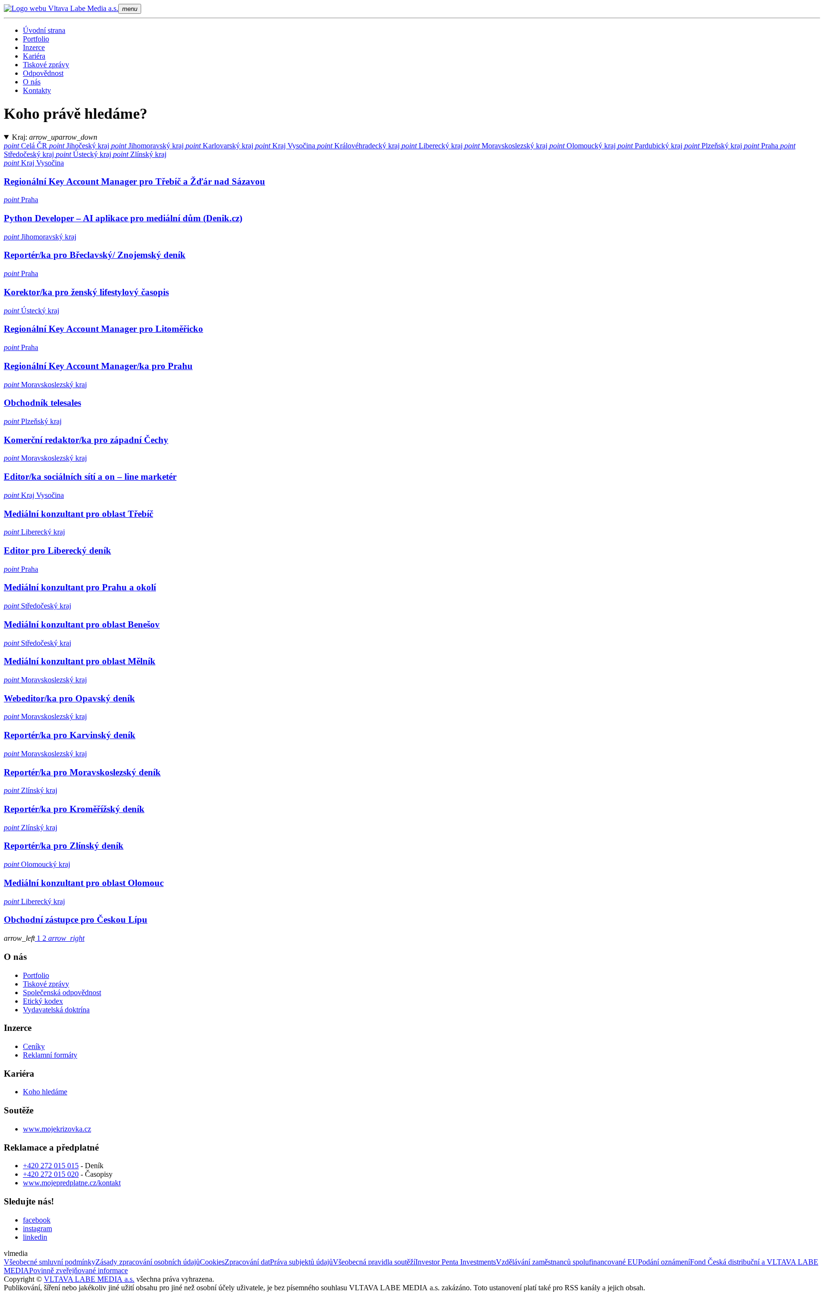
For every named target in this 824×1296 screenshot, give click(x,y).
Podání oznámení (664, 1262)
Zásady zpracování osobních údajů (147, 1262)
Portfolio (36, 39)
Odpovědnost (43, 73)
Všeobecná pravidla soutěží (374, 1262)
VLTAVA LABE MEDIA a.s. (89, 1279)
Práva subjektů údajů (301, 1262)
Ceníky (34, 1046)
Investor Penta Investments (455, 1262)
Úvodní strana (44, 30)
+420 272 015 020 (51, 1174)
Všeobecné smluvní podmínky (49, 1262)
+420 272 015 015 (51, 1166)
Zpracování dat (247, 1262)
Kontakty (37, 90)
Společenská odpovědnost (62, 992)
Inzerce (34, 47)
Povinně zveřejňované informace (78, 1270)
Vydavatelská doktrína (56, 1010)
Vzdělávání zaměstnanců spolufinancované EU (567, 1262)
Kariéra (34, 56)
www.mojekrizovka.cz (57, 1129)
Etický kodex (43, 1001)
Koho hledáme (45, 1092)
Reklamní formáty (50, 1055)
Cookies (212, 1262)
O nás (32, 82)
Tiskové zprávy (46, 65)
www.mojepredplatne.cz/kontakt (72, 1183)
